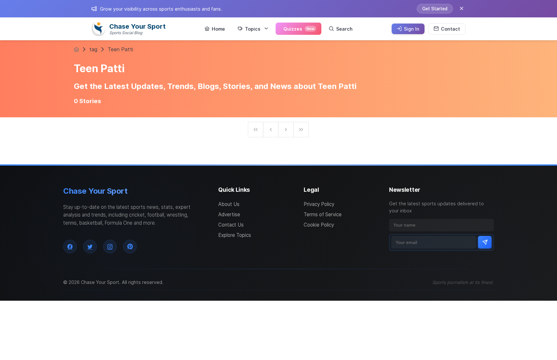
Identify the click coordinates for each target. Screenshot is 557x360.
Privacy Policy (319, 204)
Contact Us (231, 225)
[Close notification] (461, 9)
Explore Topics (234, 235)
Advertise (229, 214)
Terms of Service (323, 214)
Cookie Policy (319, 225)
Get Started (434, 8)
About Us (228, 204)
